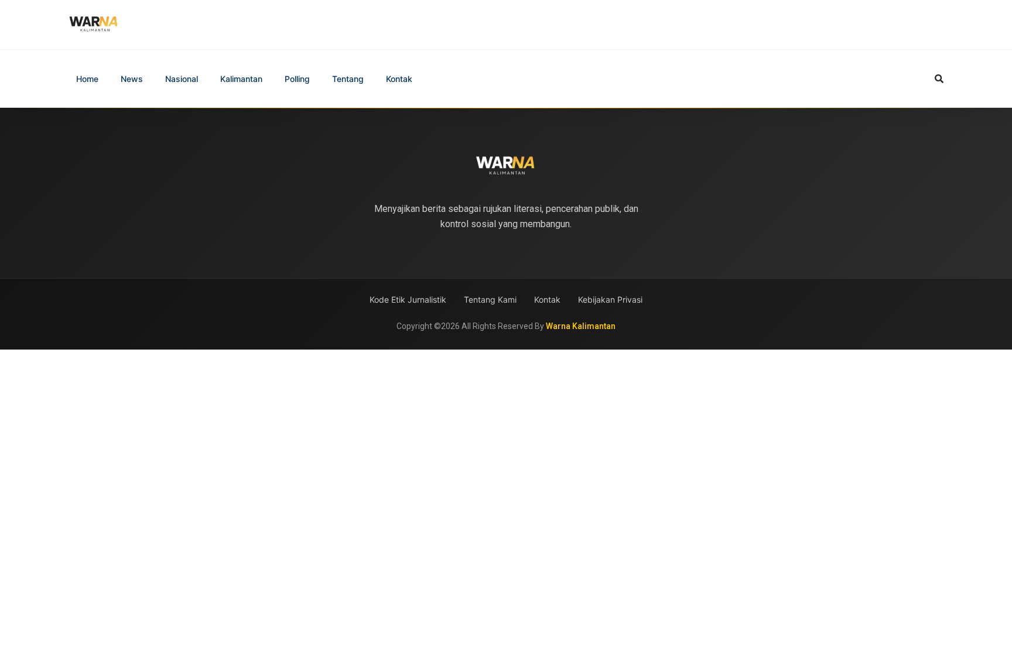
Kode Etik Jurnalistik (408, 299)
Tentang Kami (490, 299)
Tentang (348, 79)
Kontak (399, 79)
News (132, 79)
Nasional (181, 79)
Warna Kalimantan (581, 326)
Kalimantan (241, 79)
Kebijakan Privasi (610, 299)
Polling (297, 79)
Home (87, 79)
